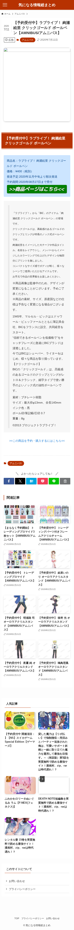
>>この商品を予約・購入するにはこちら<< (37, 440)
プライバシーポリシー (22, 889)
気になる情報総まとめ (37, 5)
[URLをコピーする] (65, 481)
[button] (9, 481)
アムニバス (27, 40)
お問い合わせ (17, 881)
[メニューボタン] (5, 5)
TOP (16, 918)
